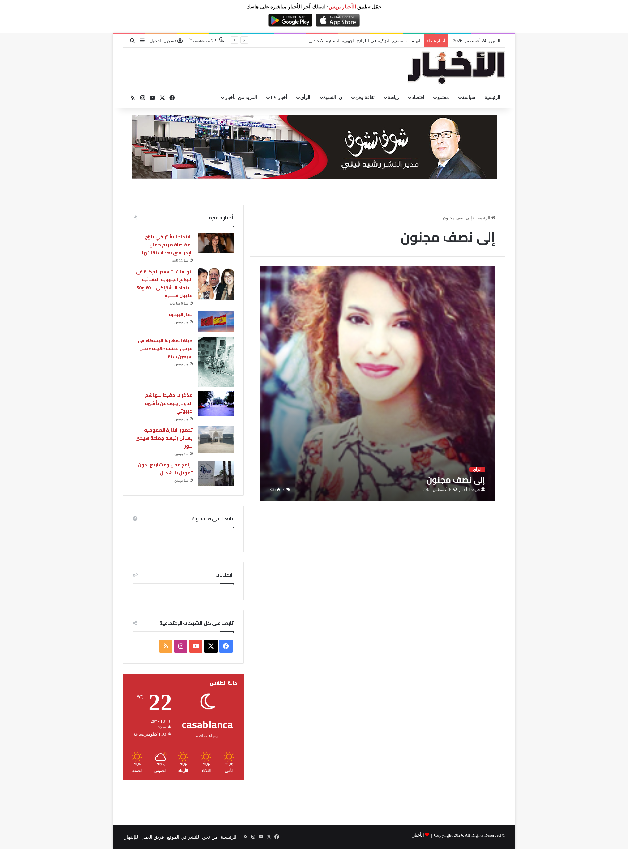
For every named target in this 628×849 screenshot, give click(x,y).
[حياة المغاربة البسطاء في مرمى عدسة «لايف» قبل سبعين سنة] (216, 362)
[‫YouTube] (195, 646)
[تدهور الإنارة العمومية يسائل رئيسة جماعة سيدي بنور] (216, 440)
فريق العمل (152, 837)
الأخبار (418, 835)
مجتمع (443, 97)
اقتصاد (418, 97)
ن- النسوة (332, 97)
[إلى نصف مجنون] (377, 383)
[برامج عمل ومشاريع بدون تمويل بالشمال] (216, 473)
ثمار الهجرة (181, 314)
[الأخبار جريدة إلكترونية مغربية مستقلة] (456, 67)
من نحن (210, 837)
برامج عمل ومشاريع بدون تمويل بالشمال (165, 468)
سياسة (468, 97)
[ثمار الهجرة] (216, 321)
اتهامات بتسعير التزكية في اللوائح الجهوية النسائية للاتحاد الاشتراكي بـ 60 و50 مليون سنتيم (334, 40)
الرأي (305, 97)
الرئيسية (492, 97)
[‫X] (211, 646)
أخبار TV (278, 97)
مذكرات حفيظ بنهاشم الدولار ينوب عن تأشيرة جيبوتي (169, 403)
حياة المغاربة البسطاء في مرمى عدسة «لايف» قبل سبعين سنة (165, 348)
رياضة (393, 97)
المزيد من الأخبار (241, 97)
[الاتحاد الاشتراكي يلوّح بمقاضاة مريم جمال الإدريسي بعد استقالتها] (216, 243)
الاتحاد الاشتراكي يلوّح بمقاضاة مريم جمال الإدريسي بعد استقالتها (167, 244)
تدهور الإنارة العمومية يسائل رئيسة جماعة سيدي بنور (164, 438)
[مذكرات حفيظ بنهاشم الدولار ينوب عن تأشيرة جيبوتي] (216, 403)
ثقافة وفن (365, 97)
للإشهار (131, 837)
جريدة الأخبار (469, 489)
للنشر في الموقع (183, 837)
